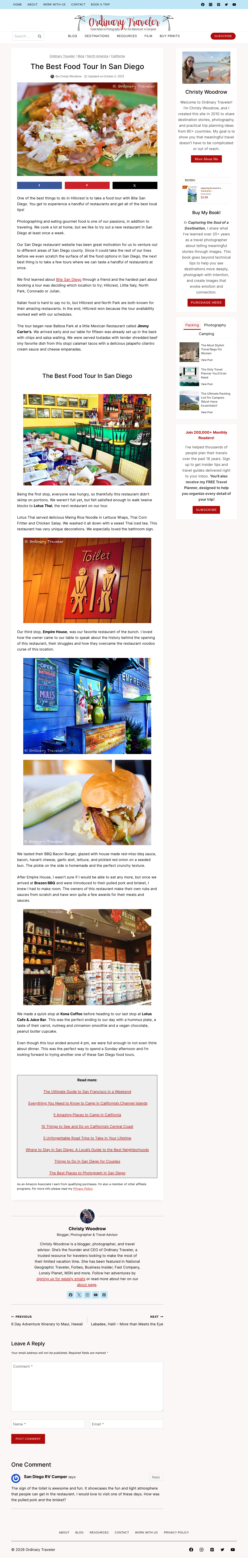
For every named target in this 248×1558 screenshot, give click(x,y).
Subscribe (223, 36)
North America (97, 56)
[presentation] (189, 352)
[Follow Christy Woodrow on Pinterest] (104, 1294)
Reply (156, 1477)
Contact (78, 4)
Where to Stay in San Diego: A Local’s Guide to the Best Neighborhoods (87, 1150)
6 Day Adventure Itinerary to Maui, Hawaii (47, 1320)
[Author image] (52, 76)
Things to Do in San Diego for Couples (87, 1161)
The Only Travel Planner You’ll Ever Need (214, 373)
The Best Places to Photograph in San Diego (87, 1173)
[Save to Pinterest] (87, 185)
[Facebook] (203, 4)
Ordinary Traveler (62, 56)
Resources (127, 36)
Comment (23, 1366)
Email (98, 1424)
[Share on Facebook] (39, 185)
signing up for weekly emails (60, 1279)
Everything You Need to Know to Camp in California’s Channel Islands (87, 1103)
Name (19, 1424)
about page (86, 1285)
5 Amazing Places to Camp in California (87, 1115)
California (118, 56)
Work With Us (54, 4)
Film (148, 36)
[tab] (192, 325)
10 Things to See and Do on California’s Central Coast (87, 1126)
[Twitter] (226, 4)
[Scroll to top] (238, 1546)
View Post (207, 360)
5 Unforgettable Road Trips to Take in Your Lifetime (87, 1138)
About (32, 4)
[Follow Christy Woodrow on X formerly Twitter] (79, 1294)
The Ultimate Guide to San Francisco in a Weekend (87, 1091)
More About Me (206, 159)
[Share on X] (135, 185)
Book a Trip (100, 4)
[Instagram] (210, 4)
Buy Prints (170, 36)
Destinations (97, 36)
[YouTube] (234, 4)
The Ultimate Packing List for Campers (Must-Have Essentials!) (215, 399)
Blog (72, 36)
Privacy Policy (83, 1188)
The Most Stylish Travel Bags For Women (212, 349)
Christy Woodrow (71, 76)
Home (17, 4)
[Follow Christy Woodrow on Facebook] (70, 1294)
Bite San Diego (69, 279)
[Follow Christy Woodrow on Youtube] (95, 1294)
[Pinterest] (218, 4)
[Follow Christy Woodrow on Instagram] (87, 1294)
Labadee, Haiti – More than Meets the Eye (127, 1320)
